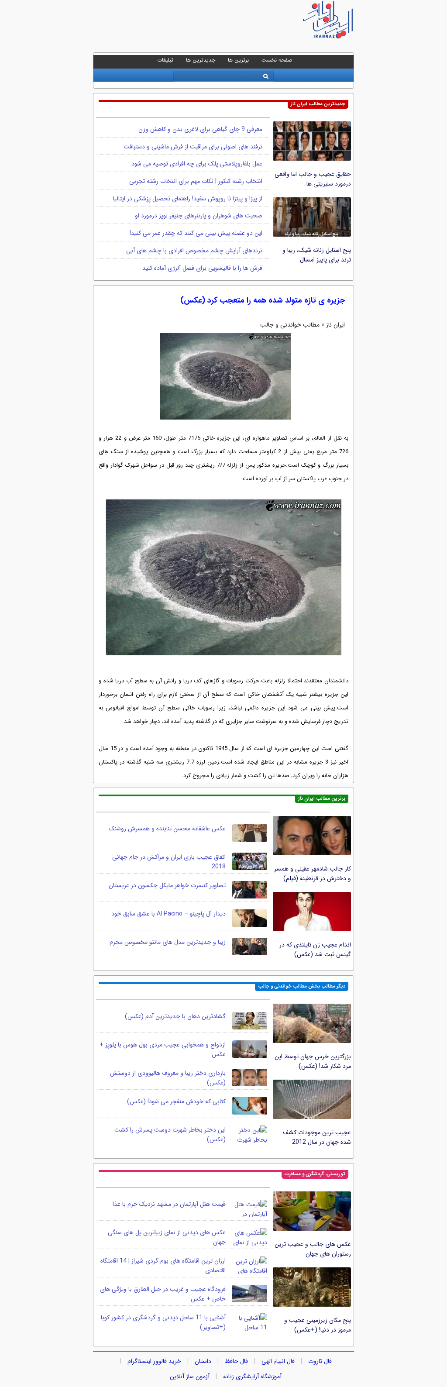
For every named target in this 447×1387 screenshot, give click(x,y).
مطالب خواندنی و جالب (290, 325)
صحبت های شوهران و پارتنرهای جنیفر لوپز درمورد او (198, 215)
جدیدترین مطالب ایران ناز (318, 104)
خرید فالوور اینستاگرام (154, 1361)
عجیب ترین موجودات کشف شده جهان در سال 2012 (317, 1137)
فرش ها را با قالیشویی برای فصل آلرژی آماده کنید (202, 268)
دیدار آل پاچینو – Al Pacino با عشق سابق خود (168, 914)
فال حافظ (236, 1361)
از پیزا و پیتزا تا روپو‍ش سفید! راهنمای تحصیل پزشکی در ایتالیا (187, 198)
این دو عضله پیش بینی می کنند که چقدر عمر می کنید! (196, 233)
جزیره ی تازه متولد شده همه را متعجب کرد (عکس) (262, 300)
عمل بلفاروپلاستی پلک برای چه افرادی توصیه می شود (196, 164)
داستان (203, 1361)
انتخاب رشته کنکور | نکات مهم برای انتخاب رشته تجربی (195, 181)
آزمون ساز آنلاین (190, 1376)
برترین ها (238, 60)
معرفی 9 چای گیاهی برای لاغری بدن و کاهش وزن (200, 129)
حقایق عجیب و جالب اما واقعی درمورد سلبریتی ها (313, 179)
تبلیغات (165, 60)
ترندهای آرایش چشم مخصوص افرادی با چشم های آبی (194, 250)
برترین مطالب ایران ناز (321, 798)
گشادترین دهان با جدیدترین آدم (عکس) (175, 1016)
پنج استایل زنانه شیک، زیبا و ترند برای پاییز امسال (316, 255)
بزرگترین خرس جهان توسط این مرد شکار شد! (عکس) (313, 1061)
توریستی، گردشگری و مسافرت (315, 1174)
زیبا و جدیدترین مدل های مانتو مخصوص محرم (168, 942)
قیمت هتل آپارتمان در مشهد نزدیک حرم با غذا (169, 1204)
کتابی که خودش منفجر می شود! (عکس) (176, 1101)
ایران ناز (335, 325)
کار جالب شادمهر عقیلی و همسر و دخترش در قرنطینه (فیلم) (312, 873)
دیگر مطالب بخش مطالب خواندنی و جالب (301, 986)
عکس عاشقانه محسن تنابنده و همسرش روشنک (167, 828)
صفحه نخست (276, 60)
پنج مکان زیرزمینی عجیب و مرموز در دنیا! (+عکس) (317, 1325)
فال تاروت (320, 1361)
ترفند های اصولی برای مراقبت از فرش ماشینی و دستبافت (193, 146)
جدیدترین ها (200, 60)
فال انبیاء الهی (278, 1361)
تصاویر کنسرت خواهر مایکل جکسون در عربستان (167, 885)
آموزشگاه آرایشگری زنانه (252, 1376)
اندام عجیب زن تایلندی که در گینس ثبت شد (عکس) (315, 949)
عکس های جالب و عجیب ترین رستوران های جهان (313, 1249)
